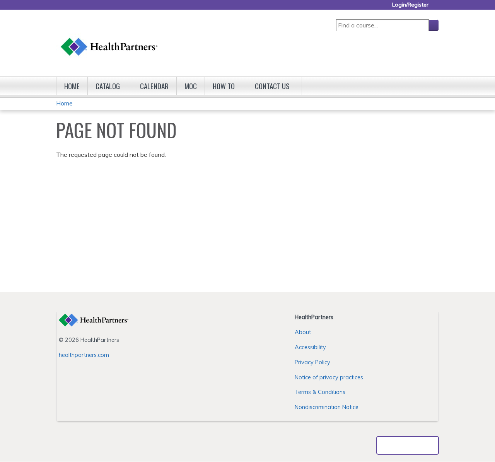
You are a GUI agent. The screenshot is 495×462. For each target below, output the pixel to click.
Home (72, 86)
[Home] (109, 39)
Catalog (108, 86)
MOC (190, 86)
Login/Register (410, 5)
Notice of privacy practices (329, 377)
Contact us (272, 86)
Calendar (154, 86)
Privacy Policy (312, 362)
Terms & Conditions (320, 392)
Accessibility (310, 347)
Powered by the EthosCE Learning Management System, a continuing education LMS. (407, 445)
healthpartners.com (84, 355)
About (303, 332)
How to (224, 86)
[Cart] (436, 7)
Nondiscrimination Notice (326, 407)
